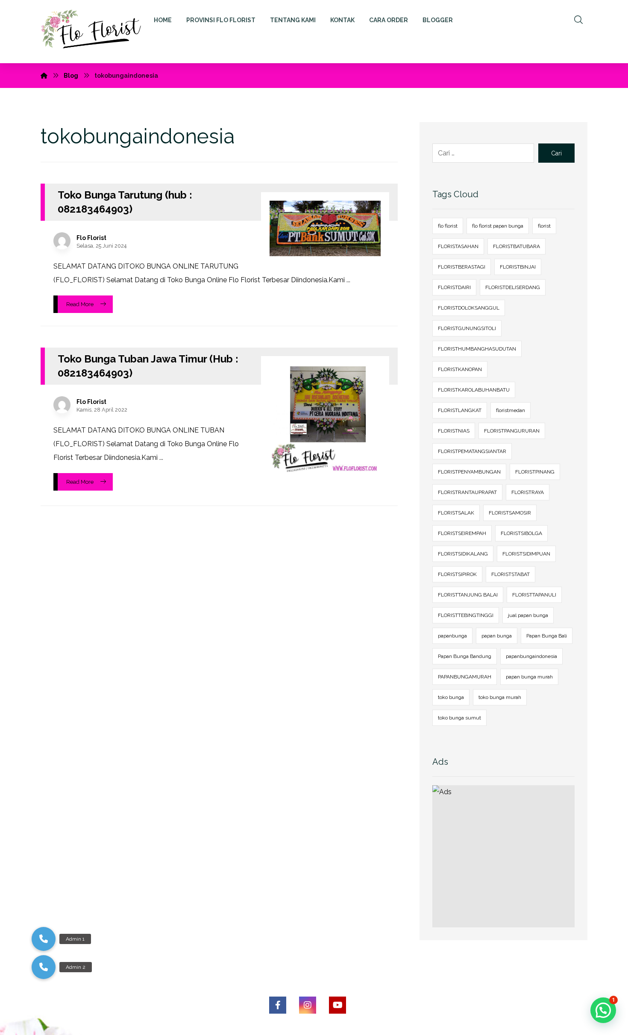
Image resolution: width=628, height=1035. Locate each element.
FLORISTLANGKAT (459, 410)
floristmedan (510, 410)
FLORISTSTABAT (510, 574)
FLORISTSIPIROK (457, 574)
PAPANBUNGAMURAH (464, 677)
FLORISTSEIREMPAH (462, 533)
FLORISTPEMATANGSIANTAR (472, 451)
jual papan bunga (528, 615)
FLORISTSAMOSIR (510, 513)
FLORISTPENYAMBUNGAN (469, 472)
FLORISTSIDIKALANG (463, 554)
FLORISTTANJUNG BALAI (468, 595)
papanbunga (452, 636)
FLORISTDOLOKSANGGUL (468, 308)
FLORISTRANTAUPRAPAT (467, 492)
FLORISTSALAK (456, 513)
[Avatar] (61, 240)
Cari (556, 153)
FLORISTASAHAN (458, 246)
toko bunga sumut (459, 718)
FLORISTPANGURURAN (512, 431)
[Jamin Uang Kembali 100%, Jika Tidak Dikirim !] (95, 31)
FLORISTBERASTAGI (461, 267)
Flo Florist (91, 237)
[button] (44, 967)
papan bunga (496, 636)
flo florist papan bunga (497, 226)
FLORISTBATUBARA (516, 246)
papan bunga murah (529, 677)
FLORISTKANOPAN (460, 369)
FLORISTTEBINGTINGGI (465, 615)
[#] (277, 1005)
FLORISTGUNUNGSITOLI (467, 328)
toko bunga (451, 697)
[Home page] (44, 75)
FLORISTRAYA (527, 492)
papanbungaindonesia (531, 656)
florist (544, 226)
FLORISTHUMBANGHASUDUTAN (477, 349)
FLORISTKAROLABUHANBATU (474, 390)
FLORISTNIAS (454, 431)
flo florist (448, 226)
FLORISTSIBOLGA (521, 533)
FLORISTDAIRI (454, 287)
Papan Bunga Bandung (464, 656)
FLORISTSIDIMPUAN (526, 554)
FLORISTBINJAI (518, 267)
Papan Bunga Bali (546, 636)
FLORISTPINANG (535, 472)
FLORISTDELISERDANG (512, 287)
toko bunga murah (499, 697)
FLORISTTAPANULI (534, 595)
